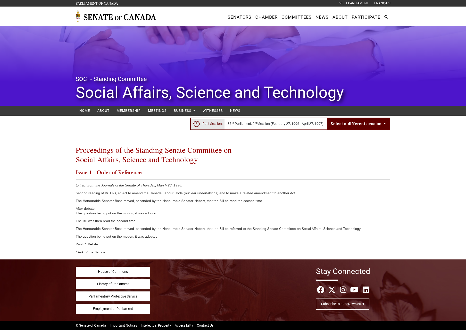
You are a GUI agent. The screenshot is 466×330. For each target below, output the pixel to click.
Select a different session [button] (357, 123)
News (235, 111)
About (103, 111)
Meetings (157, 111)
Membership (129, 111)
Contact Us (205, 325)
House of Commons (113, 272)
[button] (239, 17)
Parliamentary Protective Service (113, 296)
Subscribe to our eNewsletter (342, 304)
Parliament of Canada (97, 3)
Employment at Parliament (113, 309)
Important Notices (123, 325)
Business (183, 111)
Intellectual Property (156, 325)
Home (84, 111)
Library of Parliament (113, 284)
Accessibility (184, 325)
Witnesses (213, 111)
